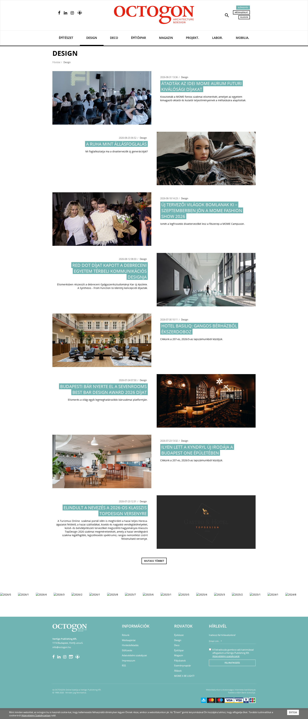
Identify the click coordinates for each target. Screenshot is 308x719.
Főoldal (56, 62)
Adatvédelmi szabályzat (134, 655)
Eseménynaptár (182, 665)
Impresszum (128, 660)
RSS (124, 665)
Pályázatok (180, 660)
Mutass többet (154, 561)
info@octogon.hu (61, 647)
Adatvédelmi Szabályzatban (36, 715)
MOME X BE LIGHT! (184, 675)
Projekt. (192, 38)
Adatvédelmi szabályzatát (226, 656)
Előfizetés (243, 7)
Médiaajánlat (241, 12)
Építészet (66, 38)
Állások (244, 17)
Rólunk (125, 635)
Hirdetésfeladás (130, 645)
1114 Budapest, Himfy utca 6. (67, 642)
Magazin (166, 38)
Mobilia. (242, 38)
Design (91, 38)
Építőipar (138, 38)
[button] (227, 15)
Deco (114, 38)
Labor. (217, 38)
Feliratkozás (232, 662)
